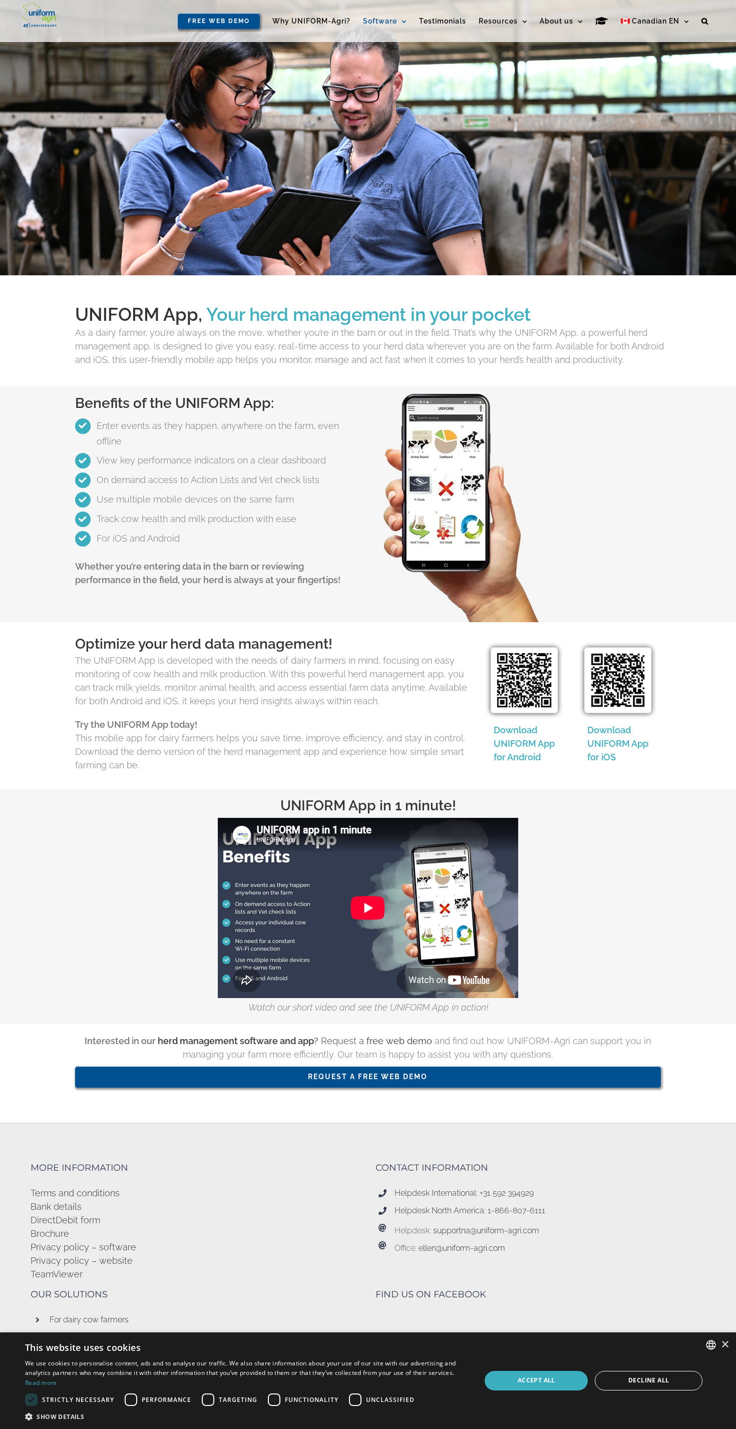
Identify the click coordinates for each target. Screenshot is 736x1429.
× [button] (724, 1344)
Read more (41, 1382)
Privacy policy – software (83, 1247)
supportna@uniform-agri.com (486, 1230)
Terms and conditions (75, 1193)
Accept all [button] (536, 1380)
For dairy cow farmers (89, 1319)
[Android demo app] (524, 641)
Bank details (56, 1206)
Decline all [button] (648, 1380)
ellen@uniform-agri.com (462, 1248)
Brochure (50, 1233)
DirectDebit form (65, 1220)
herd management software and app (235, 1041)
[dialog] (368, 1380)
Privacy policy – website (82, 1260)
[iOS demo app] (618, 641)
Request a (376, 1041)
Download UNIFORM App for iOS (617, 743)
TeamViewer (57, 1274)
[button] (704, 21)
